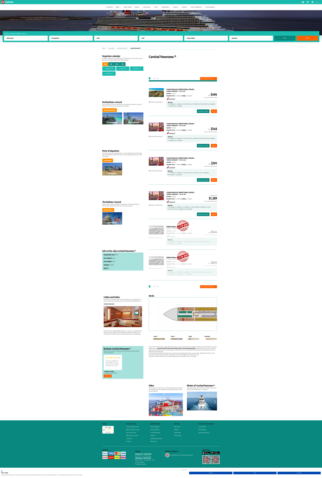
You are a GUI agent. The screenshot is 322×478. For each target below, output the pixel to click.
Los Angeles (178, 96)
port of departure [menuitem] (196, 7)
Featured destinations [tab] (109, 110)
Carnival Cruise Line (122, 48)
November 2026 (137, 68)
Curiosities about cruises (132, 427)
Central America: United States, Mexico (180, 89)
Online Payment (202, 430)
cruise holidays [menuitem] (210, 7)
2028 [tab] (117, 64)
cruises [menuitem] (137, 7)
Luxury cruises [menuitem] (128, 7)
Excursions (129, 438)
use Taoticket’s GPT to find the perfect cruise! (181, 455)
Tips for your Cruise (131, 432)
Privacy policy (184, 469)
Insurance (152, 435)
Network (176, 430)
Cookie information (155, 432)
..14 (154, 78)
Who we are (177, 427)
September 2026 (109, 68)
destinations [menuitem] (165, 7)
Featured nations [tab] (108, 210)
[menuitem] (303, 2)
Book (214, 111)
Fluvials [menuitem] (175, 7)
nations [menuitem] (184, 7)
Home (103, 48)
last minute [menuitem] (109, 7)
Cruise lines (111, 48)
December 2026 (109, 73)
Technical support (154, 427)
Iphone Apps (177, 432)
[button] (140, 321)
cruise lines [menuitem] (146, 7)
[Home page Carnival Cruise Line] (170, 98)
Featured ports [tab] (107, 160)
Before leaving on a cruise (132, 430)
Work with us (153, 441)
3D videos (128, 441)
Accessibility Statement (156, 438)
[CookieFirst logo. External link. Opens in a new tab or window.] (2, 471)
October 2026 (122, 68)
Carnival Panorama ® (172, 91)
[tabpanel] (122, 71)
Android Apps (177, 435)
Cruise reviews (202, 427)
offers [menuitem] (117, 7)
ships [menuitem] (155, 7)
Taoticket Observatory (203, 432)
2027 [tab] (111, 64)
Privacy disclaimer (154, 430)
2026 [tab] (105, 64)
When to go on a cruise (132, 435)
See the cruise (203, 111)
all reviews (107, 376)
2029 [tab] (122, 64)
